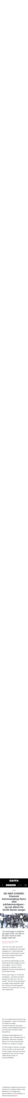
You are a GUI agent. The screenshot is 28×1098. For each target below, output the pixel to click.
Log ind (20, 885)
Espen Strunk (7, 941)
